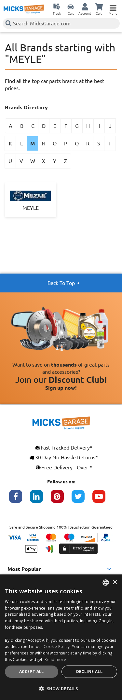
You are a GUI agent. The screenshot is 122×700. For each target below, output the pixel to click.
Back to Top (61, 283)
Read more (55, 659)
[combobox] (105, 582)
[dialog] (61, 637)
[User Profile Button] (85, 6)
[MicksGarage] (24, 9)
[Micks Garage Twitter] (82, 499)
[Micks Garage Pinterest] (61, 499)
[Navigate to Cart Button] (99, 6)
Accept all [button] (31, 671)
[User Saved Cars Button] (71, 6)
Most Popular (24, 569)
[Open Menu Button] (113, 6)
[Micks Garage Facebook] (19, 499)
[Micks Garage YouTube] (102, 499)
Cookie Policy (57, 646)
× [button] (114, 582)
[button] (61, 689)
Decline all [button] (89, 671)
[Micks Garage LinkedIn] (40, 499)
